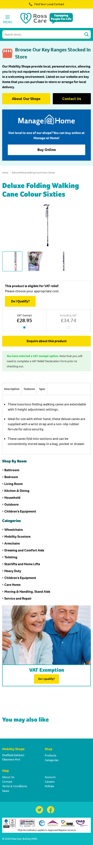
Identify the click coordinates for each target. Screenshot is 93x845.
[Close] (77, 6)
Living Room (13, 484)
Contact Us (71, 98)
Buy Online (46, 149)
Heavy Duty (12, 571)
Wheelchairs (13, 529)
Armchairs (12, 543)
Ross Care (16, 838)
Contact (7, 782)
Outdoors (11, 504)
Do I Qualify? (20, 301)
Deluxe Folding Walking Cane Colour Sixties (33, 172)
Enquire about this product (47, 341)
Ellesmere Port (11, 759)
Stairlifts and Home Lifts (22, 564)
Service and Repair (18, 598)
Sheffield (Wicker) (13, 755)
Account (50, 777)
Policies (49, 786)
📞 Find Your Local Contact (46, 4)
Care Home (12, 584)
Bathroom (11, 470)
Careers (50, 782)
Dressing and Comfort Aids (24, 550)
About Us (8, 777)
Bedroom (11, 477)
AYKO (34, 838)
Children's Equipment (20, 511)
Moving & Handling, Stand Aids (27, 591)
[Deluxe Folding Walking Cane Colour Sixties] (12, 261)
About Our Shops (26, 98)
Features (29, 389)
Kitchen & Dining (16, 490)
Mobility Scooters (17, 536)
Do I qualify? (46, 679)
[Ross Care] (46, 18)
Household (12, 497)
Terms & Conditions (14, 786)
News (5, 791)
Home (5, 172)
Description (11, 389)
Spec (42, 389)
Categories (51, 760)
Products (50, 755)
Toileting (10, 557)
